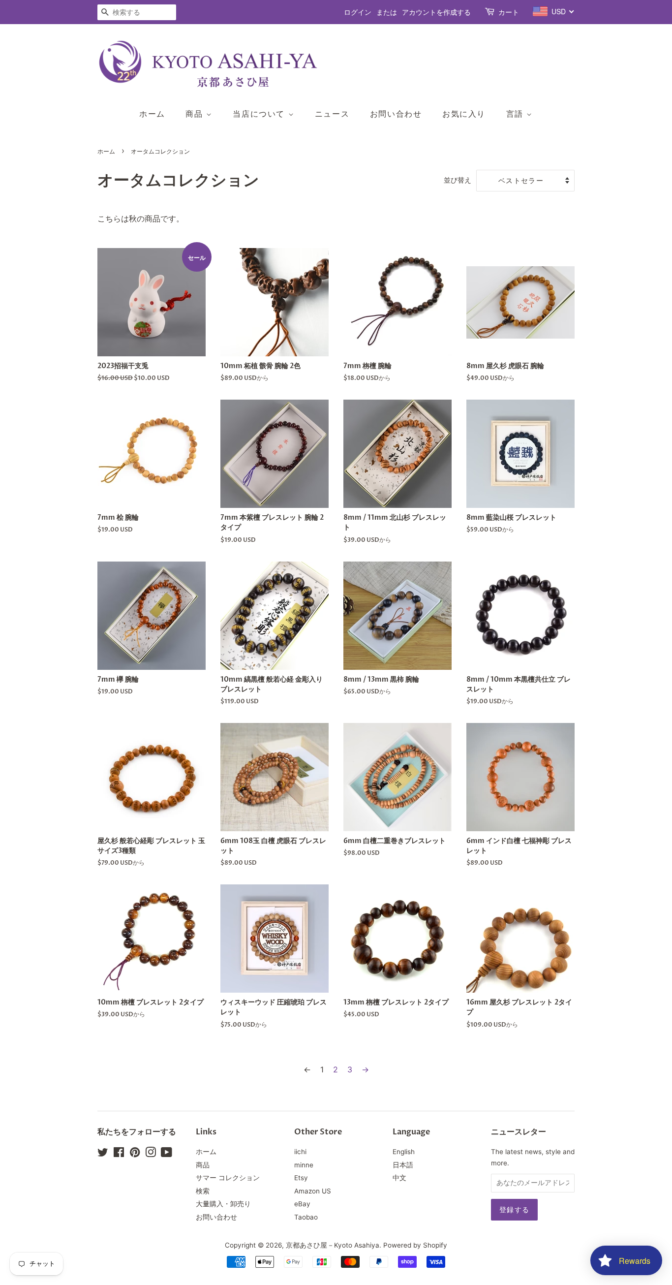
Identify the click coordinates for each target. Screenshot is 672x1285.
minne (303, 1165)
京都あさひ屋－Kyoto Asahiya (332, 1245)
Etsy (301, 1178)
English (404, 1152)
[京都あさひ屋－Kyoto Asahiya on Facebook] (118, 1154)
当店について (260, 114)
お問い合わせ (396, 114)
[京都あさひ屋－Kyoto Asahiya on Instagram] (150, 1154)
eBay (302, 1204)
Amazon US (312, 1191)
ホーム (152, 114)
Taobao (306, 1217)
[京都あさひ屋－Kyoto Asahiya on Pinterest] (134, 1154)
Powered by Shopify (415, 1245)
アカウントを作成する (436, 12)
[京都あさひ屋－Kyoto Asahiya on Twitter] (102, 1154)
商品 (195, 114)
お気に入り (464, 114)
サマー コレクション (228, 1178)
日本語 (403, 1165)
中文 (399, 1178)
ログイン (357, 12)
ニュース (332, 114)
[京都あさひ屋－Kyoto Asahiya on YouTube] (166, 1154)
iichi (300, 1152)
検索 (203, 1191)
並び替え (457, 180)
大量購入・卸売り (223, 1204)
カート (508, 12)
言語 (516, 114)
